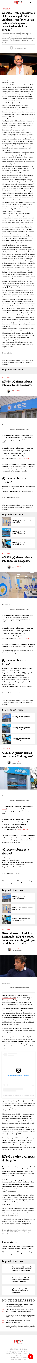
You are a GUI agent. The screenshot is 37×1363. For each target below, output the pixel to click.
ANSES (4, 437)
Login (31, 360)
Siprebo (26, 1232)
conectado (19, 362)
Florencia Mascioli (7, 1232)
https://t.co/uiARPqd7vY (11, 824)
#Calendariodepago (8, 448)
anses (13, 497)
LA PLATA (15, 1232)
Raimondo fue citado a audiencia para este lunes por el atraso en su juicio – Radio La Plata (17, 1247)
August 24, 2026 (23, 458)
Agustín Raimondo (17, 1230)
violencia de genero (7, 1234)
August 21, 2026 (23, 638)
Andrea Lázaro (17, 948)
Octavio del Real (16, 390)
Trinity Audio (19, 429)
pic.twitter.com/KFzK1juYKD (12, 636)
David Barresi (27, 1230)
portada (18, 497)
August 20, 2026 (23, 829)
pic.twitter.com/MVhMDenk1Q (13, 456)
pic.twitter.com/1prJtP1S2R (12, 827)
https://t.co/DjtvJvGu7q (10, 453)
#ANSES (22, 453)
